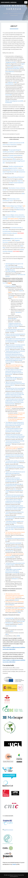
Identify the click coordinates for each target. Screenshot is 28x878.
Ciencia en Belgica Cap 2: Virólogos (14, 206)
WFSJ (7, 634)
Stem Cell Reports (9, 604)
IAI (15, 82)
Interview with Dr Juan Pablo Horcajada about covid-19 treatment (16, 419)
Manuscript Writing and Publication (15, 177)
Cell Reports (22, 607)
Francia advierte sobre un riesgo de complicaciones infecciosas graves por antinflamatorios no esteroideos (14, 501)
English (23, 64)
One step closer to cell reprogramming (14, 601)
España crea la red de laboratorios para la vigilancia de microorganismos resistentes (15, 473)
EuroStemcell (8, 102)
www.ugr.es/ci (15, 578)
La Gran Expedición (10, 557)
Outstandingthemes (14, 876)
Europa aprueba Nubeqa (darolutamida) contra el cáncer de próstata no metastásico (14, 442)
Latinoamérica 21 (9, 84)
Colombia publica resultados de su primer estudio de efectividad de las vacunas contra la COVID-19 (15, 360)
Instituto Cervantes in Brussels (10, 233)
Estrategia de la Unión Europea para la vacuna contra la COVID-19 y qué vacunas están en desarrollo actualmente (14, 424)
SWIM (18, 636)
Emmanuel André (7, 231)
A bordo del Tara (9, 550)
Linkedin (14, 864)
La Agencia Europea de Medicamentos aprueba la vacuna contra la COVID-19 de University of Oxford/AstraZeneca (14, 394)
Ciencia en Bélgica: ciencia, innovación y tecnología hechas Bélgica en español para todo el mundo (14, 216)
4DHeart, (7, 101)
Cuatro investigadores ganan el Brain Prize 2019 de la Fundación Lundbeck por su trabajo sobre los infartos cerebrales (15, 507)
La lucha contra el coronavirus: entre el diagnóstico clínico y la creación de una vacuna (14, 456)
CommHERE (20, 101)
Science (16, 600)
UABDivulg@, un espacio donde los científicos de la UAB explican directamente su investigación (13, 571)
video (23, 193)
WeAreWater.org (9, 622)
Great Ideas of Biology (10, 271)
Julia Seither (18, 312)
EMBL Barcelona (11, 270)
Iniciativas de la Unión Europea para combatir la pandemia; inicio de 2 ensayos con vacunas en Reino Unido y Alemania (15, 436)
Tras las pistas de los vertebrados (13, 543)
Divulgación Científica (11, 62)
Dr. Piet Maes (13, 211)
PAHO (14, 159)
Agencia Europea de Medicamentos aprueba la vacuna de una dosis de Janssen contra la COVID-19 (15, 383)
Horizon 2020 (8, 94)
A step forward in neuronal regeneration (14, 606)
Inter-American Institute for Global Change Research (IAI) (14, 160)
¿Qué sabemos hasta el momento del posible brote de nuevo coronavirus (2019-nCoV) (15, 467)
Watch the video (21, 621)
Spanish (9, 65)
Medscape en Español (18, 67)
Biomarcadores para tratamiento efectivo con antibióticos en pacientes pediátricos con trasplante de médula (15, 340)
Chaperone (10, 82)
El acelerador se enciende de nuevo (14, 547)
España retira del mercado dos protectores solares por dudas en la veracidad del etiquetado (13, 479)
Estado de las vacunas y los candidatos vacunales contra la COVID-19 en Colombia (15, 325)
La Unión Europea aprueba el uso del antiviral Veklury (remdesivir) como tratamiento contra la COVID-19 (14, 430)
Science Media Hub (9, 71)
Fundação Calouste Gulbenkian (16, 182)
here (15, 488)
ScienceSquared (13, 101)
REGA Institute (20, 209)
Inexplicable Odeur (9, 618)
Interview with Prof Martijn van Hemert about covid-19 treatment (16, 414)
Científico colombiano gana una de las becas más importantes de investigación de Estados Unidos (14, 527)
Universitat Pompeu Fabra (13, 68)
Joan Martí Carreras (18, 207)
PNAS (19, 612)
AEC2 (11, 631)
